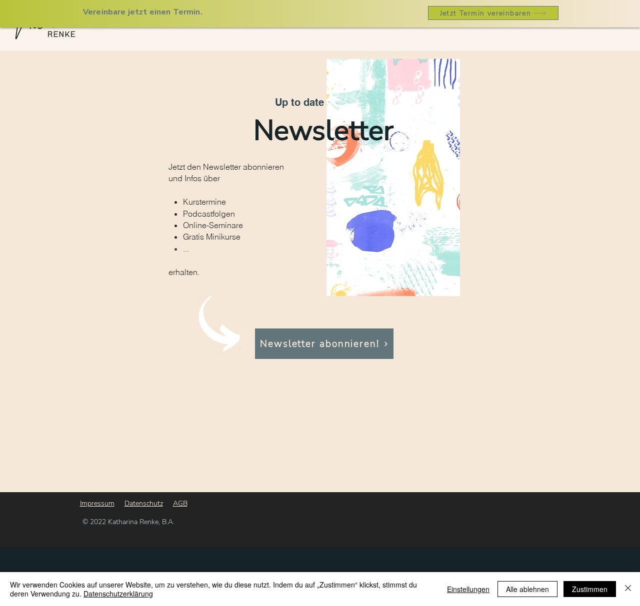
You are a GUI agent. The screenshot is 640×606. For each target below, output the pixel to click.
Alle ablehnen (527, 589)
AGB (180, 503)
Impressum (97, 503)
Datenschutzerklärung (118, 594)
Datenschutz (143, 503)
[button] (324, 343)
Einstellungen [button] (468, 589)
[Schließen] (628, 589)
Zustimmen (590, 589)
